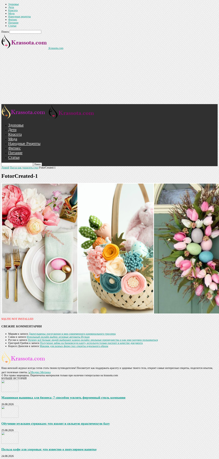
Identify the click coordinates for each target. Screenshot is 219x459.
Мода (11, 13)
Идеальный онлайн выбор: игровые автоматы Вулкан (58, 336)
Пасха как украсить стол (24, 167)
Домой (5, 167)
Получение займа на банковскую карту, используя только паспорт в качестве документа (91, 343)
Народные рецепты (19, 16)
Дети (11, 7)
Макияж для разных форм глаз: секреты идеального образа (74, 346)
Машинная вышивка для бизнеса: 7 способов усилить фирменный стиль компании (63, 397)
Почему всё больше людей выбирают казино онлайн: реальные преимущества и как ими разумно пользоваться (93, 339)
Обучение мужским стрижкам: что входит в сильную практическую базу (55, 423)
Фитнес (12, 19)
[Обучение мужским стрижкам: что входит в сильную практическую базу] (9, 416)
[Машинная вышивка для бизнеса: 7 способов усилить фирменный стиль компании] (9, 391)
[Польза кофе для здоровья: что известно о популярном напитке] (9, 442)
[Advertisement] (109, 78)
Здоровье (13, 4)
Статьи (12, 25)
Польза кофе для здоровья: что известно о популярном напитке (48, 449)
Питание (13, 22)
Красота (13, 10)
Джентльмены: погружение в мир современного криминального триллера (72, 333)
